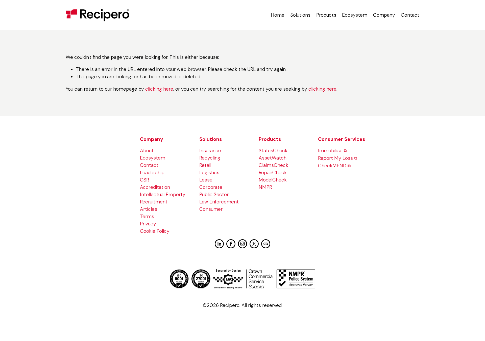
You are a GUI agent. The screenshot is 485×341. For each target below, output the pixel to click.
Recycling (209, 158)
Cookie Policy (154, 231)
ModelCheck (273, 180)
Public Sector (214, 194)
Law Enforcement (219, 202)
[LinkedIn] (219, 243)
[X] (254, 243)
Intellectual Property (162, 194)
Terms (147, 216)
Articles (148, 209)
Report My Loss (335, 158)
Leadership (152, 172)
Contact (410, 15)
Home (277, 15)
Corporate (210, 187)
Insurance (210, 150)
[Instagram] (242, 243)
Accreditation (155, 187)
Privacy (148, 224)
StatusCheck (273, 150)
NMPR (265, 187)
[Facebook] (230, 243)
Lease (205, 180)
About (147, 150)
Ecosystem (354, 15)
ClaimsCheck (273, 165)
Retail (205, 165)
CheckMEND (332, 166)
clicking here (159, 89)
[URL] (265, 243)
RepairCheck (273, 172)
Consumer (211, 209)
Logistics (209, 172)
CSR (144, 180)
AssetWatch (272, 158)
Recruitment (153, 202)
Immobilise (330, 150)
